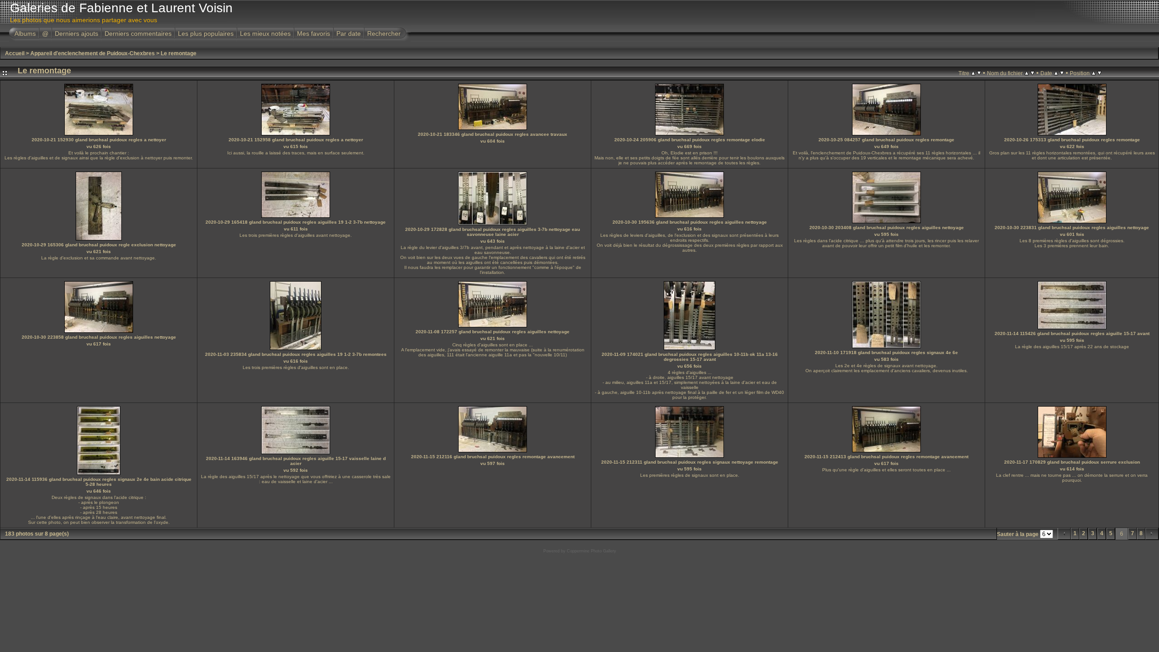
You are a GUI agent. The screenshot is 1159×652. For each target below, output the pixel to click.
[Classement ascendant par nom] (1027, 73)
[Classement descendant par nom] (1032, 73)
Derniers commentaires (138, 33)
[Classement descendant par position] (1099, 73)
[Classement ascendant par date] (1056, 73)
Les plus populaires (206, 33)
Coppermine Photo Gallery (591, 551)
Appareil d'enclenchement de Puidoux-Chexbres (92, 53)
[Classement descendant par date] (1062, 73)
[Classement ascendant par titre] (973, 73)
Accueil (14, 53)
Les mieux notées (265, 33)
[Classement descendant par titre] (979, 73)
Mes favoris (313, 33)
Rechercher (384, 33)
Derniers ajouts (76, 33)
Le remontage (178, 53)
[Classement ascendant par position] (1094, 73)
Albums (25, 33)
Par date (348, 33)
